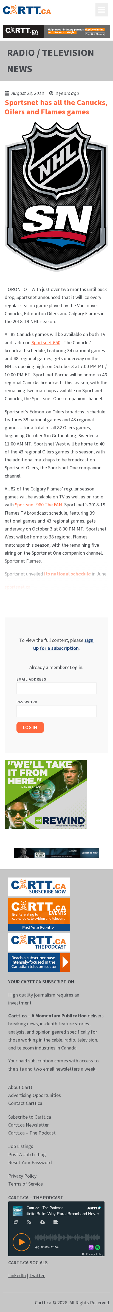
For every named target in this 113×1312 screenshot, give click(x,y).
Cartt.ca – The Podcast (32, 1133)
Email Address (31, 679)
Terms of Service (25, 1184)
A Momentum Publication (59, 1015)
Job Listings (20, 1146)
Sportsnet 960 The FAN (38, 504)
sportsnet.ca (17, 587)
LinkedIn (17, 1275)
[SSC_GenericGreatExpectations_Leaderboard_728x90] (56, 853)
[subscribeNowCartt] (39, 886)
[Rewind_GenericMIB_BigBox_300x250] (46, 794)
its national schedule (67, 574)
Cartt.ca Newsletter (28, 1125)
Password (27, 701)
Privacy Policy (22, 1176)
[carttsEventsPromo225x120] (39, 914)
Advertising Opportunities (34, 1095)
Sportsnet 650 (46, 342)
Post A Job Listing (27, 1154)
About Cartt (20, 1087)
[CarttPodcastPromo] (39, 941)
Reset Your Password (30, 1162)
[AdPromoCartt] (39, 962)
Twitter (37, 1275)
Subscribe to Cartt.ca (29, 1117)
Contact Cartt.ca (25, 1103)
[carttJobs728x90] (56, 31)
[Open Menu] (101, 9)
